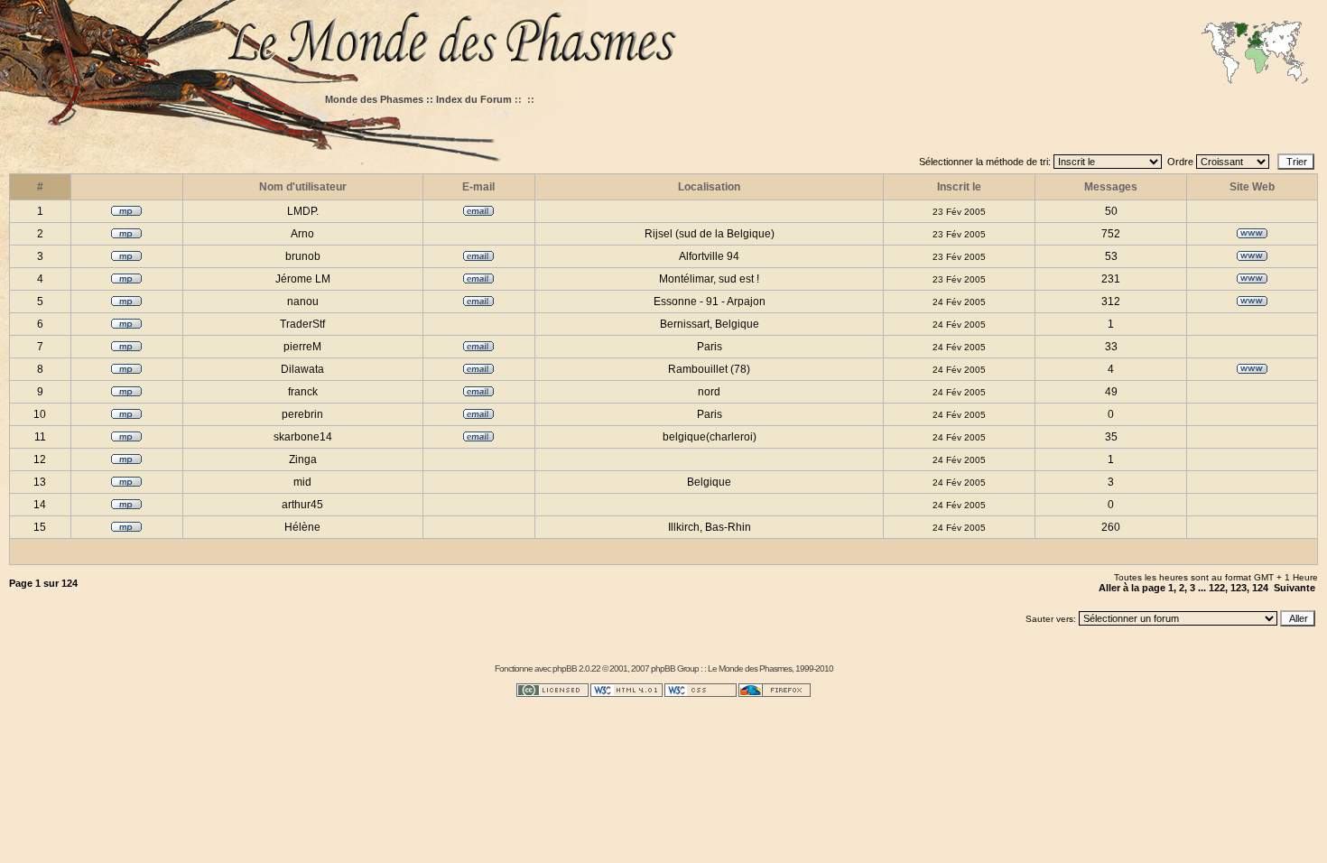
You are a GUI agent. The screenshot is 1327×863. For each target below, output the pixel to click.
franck (303, 391)
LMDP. (303, 211)
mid (302, 482)
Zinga (303, 459)
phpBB (564, 668)
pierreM (302, 346)
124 (1260, 587)
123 (1238, 587)
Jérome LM (302, 279)
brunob (302, 256)
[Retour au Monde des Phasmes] (772, 43)
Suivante (1294, 587)
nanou (303, 301)
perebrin (302, 414)
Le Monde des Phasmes (750, 668)
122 (1217, 587)
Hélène (302, 527)
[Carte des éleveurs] (1255, 54)
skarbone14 (303, 437)
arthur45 (302, 504)
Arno (302, 233)
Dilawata (302, 369)
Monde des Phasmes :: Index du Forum (418, 99)
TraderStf (302, 324)
